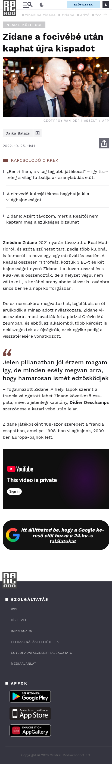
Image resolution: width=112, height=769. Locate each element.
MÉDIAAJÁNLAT (23, 664)
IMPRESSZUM (22, 631)
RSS (14, 609)
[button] (105, 14)
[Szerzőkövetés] (37, 133)
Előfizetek (83, 4)
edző (84, 15)
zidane (68, 15)
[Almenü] (27, 5)
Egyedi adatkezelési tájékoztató (41, 653)
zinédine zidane (40, 15)
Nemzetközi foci (24, 25)
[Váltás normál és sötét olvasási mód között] (41, 5)
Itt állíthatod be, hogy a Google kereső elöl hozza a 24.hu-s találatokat (62, 535)
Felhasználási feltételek (35, 642)
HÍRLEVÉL (19, 620)
